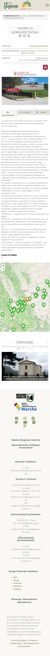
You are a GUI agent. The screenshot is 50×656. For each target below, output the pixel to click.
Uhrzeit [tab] (43, 112)
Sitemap (16, 599)
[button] (27, 299)
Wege (16, 580)
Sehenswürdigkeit (36, 16)
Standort (17, 586)
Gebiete (17, 589)
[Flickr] (34, 423)
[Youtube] (25, 423)
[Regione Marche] (25, 398)
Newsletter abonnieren (27, 601)
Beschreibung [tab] (8, 115)
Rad (15, 577)
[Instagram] (25, 419)
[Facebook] (17, 419)
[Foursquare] (25, 427)
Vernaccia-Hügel (27, 53)
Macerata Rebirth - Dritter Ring (34, 51)
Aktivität (17, 583)
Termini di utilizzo (19, 640)
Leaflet (35, 331)
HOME (23, 16)
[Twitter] (16, 423)
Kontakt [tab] (26, 112)
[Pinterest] (33, 419)
